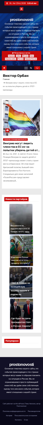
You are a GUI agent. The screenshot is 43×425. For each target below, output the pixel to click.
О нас (26, 420)
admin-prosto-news (29, 154)
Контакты (18, 420)
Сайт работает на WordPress (13, 404)
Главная (6, 79)
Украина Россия (30, 59)
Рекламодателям (34, 411)
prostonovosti (21, 19)
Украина (11, 56)
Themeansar (21, 406)
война (18, 56)
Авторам (9, 415)
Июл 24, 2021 (11, 154)
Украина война (10, 59)
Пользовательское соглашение (26, 415)
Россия (20, 59)
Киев (31, 56)
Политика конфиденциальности (15, 139)
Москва (25, 56)
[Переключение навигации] (26, 68)
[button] (31, 67)
